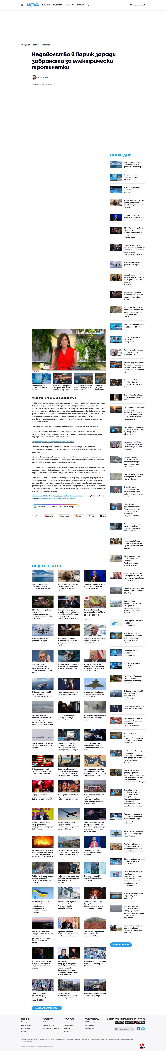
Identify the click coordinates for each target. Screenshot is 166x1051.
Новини (46, 5)
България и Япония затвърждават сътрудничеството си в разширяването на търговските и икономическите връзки (134, 776)
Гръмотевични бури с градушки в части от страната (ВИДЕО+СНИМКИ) (133, 722)
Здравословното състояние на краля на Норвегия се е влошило (68, 934)
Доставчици (70, 1039)
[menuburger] (22, 5)
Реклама (23, 1039)
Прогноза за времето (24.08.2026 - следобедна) (133, 623)
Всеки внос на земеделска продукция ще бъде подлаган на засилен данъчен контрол (134, 279)
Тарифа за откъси (60, 1039)
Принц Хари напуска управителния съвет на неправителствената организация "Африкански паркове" (68, 614)
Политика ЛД (103, 1039)
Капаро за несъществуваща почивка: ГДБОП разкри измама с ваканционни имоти (133, 543)
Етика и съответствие (127, 1039)
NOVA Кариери (90, 1025)
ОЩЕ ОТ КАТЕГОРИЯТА (46, 1008)
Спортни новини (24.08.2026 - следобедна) (131, 653)
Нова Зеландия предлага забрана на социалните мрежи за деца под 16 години (68, 879)
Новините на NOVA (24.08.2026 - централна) (132, 339)
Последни (24, 1022)
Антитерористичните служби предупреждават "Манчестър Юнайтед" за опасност (94, 799)
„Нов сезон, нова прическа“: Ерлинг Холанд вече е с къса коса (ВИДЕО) (41, 997)
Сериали (67, 1028)
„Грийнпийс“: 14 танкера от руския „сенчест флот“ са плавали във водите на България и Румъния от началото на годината (134, 413)
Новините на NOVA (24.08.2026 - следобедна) (132, 665)
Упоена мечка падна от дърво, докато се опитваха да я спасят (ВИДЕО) (68, 587)
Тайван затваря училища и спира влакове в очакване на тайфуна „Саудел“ (42, 879)
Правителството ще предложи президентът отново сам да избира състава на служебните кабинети (134, 756)
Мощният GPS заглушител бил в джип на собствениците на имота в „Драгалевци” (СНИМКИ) (134, 738)
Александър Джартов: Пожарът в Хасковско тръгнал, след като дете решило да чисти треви (134, 367)
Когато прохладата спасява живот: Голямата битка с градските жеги (67, 905)
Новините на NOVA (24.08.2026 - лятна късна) (132, 190)
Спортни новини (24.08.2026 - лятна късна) (132, 177)
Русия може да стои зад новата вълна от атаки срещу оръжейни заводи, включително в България (43, 853)
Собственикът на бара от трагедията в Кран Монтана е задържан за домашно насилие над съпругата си (94, 827)
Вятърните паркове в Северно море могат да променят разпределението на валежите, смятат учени (42, 937)
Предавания (68, 1025)
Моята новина (26, 1028)
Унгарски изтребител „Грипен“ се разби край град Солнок (94, 694)
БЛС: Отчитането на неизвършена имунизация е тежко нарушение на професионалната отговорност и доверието (133, 878)
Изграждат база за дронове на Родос (40, 639)
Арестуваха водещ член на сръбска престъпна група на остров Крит (68, 666)
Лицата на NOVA (48, 1025)
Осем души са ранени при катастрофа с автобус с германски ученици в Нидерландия (68, 746)
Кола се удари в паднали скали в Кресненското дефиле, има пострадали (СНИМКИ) (134, 461)
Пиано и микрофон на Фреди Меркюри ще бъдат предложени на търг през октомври (93, 905)
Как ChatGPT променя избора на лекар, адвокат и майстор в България (133, 679)
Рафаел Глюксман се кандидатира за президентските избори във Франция (42, 826)
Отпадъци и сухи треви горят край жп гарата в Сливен (134, 590)
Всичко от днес (26, 1025)
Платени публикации (26, 1041)
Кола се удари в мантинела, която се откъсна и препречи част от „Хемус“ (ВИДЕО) (133, 637)
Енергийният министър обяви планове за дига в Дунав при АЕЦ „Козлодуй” (134, 430)
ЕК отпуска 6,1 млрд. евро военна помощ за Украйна (93, 852)
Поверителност (94, 1039)
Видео (23, 1031)
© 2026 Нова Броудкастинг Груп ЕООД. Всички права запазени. (37, 1046)
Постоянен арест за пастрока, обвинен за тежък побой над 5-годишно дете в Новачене (133, 818)
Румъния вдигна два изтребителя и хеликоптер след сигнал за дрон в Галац (68, 826)
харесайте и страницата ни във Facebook (56, 498)
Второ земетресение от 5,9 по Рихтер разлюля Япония (95, 996)
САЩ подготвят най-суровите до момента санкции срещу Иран (41, 771)
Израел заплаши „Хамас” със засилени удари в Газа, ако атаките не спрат (42, 965)
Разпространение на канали (47, 1039)
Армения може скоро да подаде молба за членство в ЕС (94, 641)
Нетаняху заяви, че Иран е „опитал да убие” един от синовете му (94, 586)
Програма (57, 5)
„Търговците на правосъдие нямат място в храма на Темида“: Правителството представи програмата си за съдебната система (133, 798)
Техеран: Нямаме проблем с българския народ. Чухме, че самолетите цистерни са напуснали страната (42, 720)
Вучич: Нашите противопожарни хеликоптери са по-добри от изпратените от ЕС (42, 668)
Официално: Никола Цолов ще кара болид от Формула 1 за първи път (133, 383)
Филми (66, 1031)
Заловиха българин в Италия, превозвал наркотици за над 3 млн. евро (94, 746)
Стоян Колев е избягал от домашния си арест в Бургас (134, 397)
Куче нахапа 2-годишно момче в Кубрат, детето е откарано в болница (134, 929)
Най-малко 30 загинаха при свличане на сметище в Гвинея (94, 934)
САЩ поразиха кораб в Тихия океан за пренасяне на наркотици (42, 694)
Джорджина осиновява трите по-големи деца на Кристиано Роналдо (68, 797)
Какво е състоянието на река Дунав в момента (133, 896)
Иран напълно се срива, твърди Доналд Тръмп (68, 693)
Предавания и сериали (51, 1028)
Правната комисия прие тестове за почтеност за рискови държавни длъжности (134, 847)
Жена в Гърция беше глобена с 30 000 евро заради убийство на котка (67, 642)
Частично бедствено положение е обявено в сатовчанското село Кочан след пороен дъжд (133, 311)
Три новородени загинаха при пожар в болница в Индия (95, 718)
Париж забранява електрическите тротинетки (53, 442)
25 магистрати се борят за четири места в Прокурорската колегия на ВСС (132, 560)
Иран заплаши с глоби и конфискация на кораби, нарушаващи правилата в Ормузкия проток (95, 772)
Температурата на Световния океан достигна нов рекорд (41, 586)
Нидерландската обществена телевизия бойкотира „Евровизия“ (42, 797)
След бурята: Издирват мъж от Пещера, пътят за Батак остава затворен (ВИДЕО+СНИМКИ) (132, 510)
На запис (69, 5)
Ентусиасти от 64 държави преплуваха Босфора (93, 878)
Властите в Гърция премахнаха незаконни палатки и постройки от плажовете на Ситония (68, 772)
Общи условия (85, 1039)
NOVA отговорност (92, 1022)
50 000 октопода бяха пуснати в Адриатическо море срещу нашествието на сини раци (42, 614)
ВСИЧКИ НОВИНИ (121, 945)
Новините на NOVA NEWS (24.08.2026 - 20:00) (134, 326)
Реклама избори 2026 (32, 1039)
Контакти (77, 1039)
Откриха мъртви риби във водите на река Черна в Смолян (133, 476)
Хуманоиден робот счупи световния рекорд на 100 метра (95, 964)
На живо (80, 5)
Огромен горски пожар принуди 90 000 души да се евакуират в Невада (68, 852)
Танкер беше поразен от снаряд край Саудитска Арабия (42, 745)
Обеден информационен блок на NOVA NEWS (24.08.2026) (134, 861)
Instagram (58, 496)
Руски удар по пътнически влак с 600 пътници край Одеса (67, 996)
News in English (90, 1028)
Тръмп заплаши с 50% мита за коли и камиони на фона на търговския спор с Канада (94, 667)
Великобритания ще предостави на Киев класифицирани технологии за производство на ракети (41, 907)
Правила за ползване (114, 1039)
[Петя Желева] (34, 77)
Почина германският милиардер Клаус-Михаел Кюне (67, 718)
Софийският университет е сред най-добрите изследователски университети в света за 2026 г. (134, 606)
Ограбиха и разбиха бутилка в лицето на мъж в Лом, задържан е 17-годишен (134, 445)
